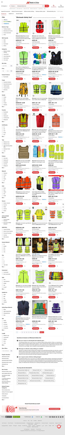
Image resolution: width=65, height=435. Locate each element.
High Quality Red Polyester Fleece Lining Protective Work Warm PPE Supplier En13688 (39, 131)
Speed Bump (40, 8)
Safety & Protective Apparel (7, 391)
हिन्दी (53, 425)
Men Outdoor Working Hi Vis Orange (23, 192)
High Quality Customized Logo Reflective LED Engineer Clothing (55, 162)
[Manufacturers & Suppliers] (32, 2)
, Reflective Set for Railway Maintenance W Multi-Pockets (56, 100)
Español (10, 425)
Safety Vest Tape (26, 8)
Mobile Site (40, 420)
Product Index (30, 424)
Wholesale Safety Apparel (47, 372)
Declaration (33, 429)
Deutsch (33, 425)
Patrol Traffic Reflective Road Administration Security (55, 256)
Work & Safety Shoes (6, 390)
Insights (35, 424)
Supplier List (11, 13)
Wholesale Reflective (22, 372)
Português (15, 425)
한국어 (46, 425)
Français (19, 425)
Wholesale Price (37, 423)
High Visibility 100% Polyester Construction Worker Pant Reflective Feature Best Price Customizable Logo (39, 37)
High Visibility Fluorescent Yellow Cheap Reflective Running (39, 287)
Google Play (16, 416)
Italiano (29, 425)
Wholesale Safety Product (37, 378)
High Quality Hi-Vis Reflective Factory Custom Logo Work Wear (23, 256)
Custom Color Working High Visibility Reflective (39, 99)
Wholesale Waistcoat (50, 375)
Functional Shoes (5, 397)
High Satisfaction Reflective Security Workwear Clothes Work (23, 131)
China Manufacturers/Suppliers (20, 423)
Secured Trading (19, 13)
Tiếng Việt (29, 426)
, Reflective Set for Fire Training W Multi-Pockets (39, 317)
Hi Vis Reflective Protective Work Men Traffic (39, 256)
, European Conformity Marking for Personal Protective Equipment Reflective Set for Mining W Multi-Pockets (23, 37)
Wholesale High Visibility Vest (23, 370)
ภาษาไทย (56, 425)
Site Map (35, 420)
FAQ (28, 420)
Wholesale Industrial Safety (35, 380)
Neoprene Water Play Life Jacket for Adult (38, 161)
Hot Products (4, 423)
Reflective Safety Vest (33, 8)
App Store (8, 416)
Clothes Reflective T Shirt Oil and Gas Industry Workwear (23, 318)
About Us (25, 420)
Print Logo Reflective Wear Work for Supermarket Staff (23, 286)
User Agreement (27, 429)
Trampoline (4, 395)
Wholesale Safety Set (49, 378)
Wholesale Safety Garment (23, 375)
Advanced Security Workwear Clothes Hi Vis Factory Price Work (55, 37)
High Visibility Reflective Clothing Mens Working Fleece (39, 193)
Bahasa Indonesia (35, 426)
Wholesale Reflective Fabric (23, 378)
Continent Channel (45, 423)
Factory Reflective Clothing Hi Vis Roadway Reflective (55, 287)
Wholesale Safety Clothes (34, 372)
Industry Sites (51, 423)
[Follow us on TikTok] (52, 416)
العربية (43, 425)
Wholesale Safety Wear (49, 370)
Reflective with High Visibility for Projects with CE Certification (55, 193)
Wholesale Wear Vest (22, 383)
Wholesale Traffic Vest (37, 370)
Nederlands (38, 425)
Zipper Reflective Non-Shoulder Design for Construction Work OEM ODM (23, 68)
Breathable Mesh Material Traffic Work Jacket (55, 223)
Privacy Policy (38, 429)
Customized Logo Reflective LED (23, 223)
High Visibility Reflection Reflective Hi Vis (23, 100)
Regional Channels (58, 423)
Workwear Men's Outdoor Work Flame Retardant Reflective (55, 131)
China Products (10, 423)
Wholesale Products (30, 423)
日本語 (50, 425)
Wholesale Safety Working (49, 380)
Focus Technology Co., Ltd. (33, 430)
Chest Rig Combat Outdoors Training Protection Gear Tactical (23, 162)
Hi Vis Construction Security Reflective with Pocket (39, 223)
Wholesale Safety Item (22, 380)
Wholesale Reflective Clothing (37, 375)
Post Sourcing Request (54, 408)
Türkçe (61, 425)
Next (41, 332)
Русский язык (24, 425)
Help (31, 420)
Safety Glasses (5, 393)
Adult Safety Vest (19, 8)
